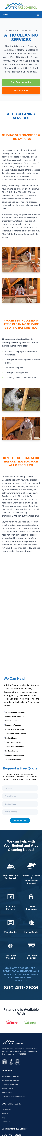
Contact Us (6, 1121)
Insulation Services (13, 721)
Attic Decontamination (14, 747)
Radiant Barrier (11, 738)
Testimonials (6, 1109)
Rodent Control (11, 751)
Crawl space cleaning (10, 1084)
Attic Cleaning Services (15, 712)
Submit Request (20, 820)
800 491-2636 (21, 90)
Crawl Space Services (14, 729)
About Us (5, 1113)
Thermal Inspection (13, 742)
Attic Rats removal (13, 759)
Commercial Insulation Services (13, 1096)
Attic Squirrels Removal (15, 734)
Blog (3, 1117)
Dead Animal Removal (14, 716)
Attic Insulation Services (10, 1080)
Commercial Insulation (14, 755)
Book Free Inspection (21, 82)
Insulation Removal (13, 725)
